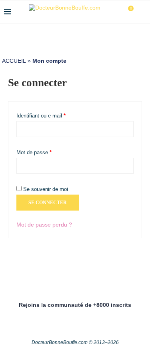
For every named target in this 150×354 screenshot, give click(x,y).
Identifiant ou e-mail (53, 115)
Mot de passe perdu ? (44, 224)
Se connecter (47, 202)
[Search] (142, 12)
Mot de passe (46, 151)
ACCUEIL (14, 61)
